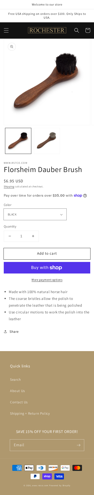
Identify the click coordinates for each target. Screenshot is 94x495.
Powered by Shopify (59, 485)
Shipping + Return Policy (30, 413)
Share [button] (14, 331)
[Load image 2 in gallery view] (47, 141)
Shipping (9, 186)
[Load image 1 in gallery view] (18, 141)
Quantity (10, 226)
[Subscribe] (78, 445)
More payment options (47, 280)
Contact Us (19, 402)
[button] (6, 30)
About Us (17, 391)
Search (15, 379)
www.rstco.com (40, 485)
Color (7, 205)
